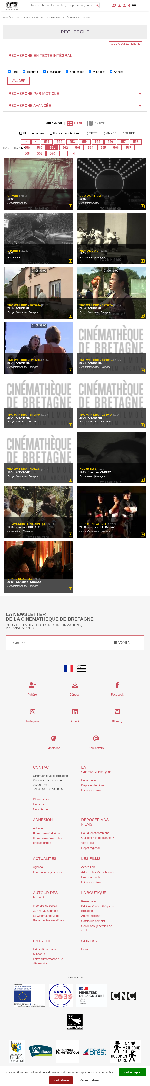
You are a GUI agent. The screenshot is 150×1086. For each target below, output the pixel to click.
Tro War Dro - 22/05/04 (24, 360)
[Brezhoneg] (134, 5)
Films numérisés (33, 133)
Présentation (89, 780)
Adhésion (43, 820)
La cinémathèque (96, 769)
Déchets (13, 250)
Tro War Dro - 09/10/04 (24, 469)
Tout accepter (132, 1072)
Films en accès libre (66, 133)
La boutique (93, 893)
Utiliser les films (91, 790)
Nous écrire (40, 809)
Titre (14, 71)
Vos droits (87, 842)
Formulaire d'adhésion (47, 833)
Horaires (38, 804)
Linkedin (75, 721)
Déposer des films (92, 785)
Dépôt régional (90, 848)
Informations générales (47, 872)
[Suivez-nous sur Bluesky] (117, 713)
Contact (42, 767)
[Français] (68, 668)
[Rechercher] (97, 5)
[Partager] (129, 5)
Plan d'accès (41, 799)
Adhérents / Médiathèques (98, 872)
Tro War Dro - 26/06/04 (24, 305)
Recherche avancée (75, 105)
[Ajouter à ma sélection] (70, 206)
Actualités (44, 859)
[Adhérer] (114, 5)
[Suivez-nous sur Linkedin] (75, 713)
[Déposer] (119, 5)
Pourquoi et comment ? (96, 832)
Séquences (76, 71)
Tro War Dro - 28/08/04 (24, 414)
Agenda (38, 867)
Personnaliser (89, 1080)
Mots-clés (98, 71)
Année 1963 (87, 469)
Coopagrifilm (90, 195)
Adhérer (38, 828)
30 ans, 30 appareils (46, 910)
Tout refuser (61, 1080)
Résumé (32, 71)
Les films (91, 859)
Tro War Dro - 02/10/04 (96, 414)
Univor (12, 195)
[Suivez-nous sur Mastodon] (53, 739)
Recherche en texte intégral (75, 55)
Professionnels (90, 877)
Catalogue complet (93, 920)
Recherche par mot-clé (75, 94)
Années (118, 71)
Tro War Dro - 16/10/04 (96, 360)
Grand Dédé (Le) (19, 578)
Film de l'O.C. (89, 250)
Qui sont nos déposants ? (97, 837)
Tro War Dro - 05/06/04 (96, 305)
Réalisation (53, 71)
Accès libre (88, 867)
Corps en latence (93, 524)
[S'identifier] (124, 5)
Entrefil (42, 941)
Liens (84, 949)
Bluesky (117, 721)
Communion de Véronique (26, 524)
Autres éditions (90, 915)
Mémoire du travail (45, 905)
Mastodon (53, 748)
